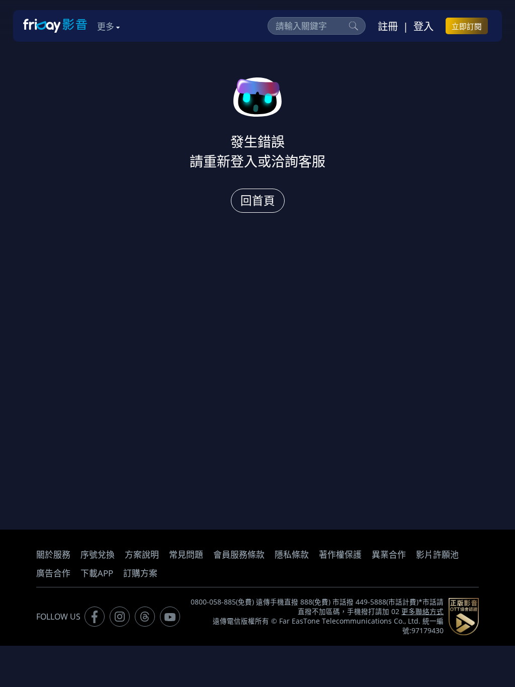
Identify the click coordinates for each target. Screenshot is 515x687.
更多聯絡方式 (422, 611)
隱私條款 (292, 554)
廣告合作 (53, 573)
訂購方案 (140, 573)
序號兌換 (97, 554)
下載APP (96, 573)
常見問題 (186, 554)
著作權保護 (340, 554)
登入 (423, 26)
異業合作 (389, 554)
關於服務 (53, 554)
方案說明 (142, 554)
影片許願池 (437, 554)
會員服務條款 (239, 554)
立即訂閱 (467, 26)
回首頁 (257, 200)
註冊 (388, 26)
